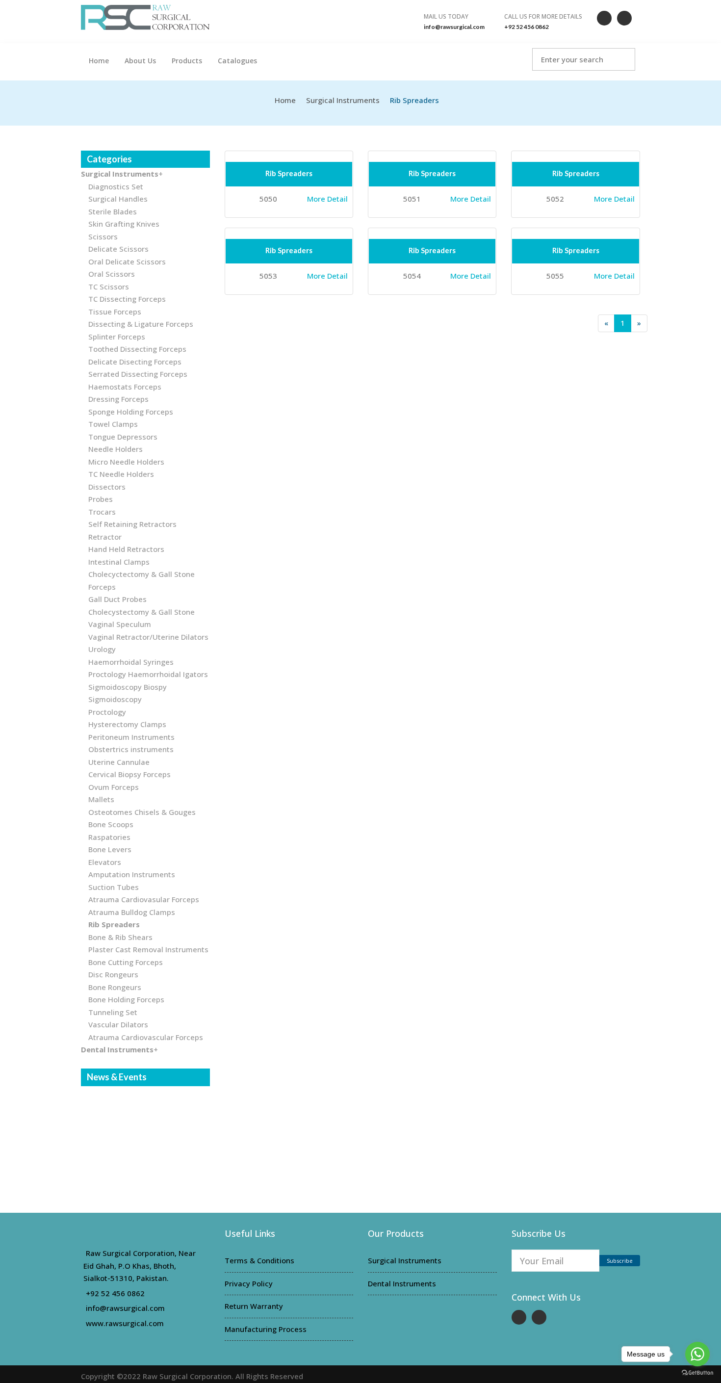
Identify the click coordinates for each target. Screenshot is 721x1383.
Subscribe (620, 1260)
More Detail (327, 199)
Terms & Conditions (259, 1260)
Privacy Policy (249, 1283)
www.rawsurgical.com (125, 1323)
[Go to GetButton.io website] (697, 1373)
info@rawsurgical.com (125, 1308)
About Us (140, 60)
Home (99, 60)
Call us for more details (543, 16)
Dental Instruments (402, 1283)
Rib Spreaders (288, 173)
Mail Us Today (446, 16)
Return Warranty (254, 1306)
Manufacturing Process (266, 1329)
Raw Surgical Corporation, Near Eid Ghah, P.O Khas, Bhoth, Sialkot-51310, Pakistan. (139, 1265)
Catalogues (237, 60)
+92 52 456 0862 (115, 1293)
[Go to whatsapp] (697, 1354)
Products (187, 60)
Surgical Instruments (343, 100)
